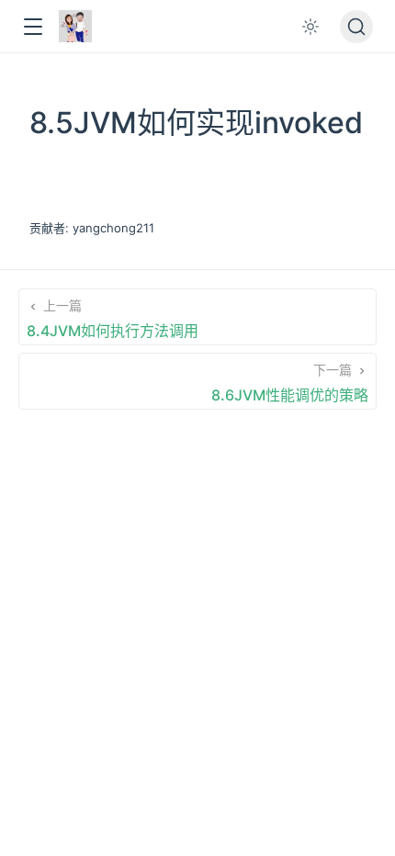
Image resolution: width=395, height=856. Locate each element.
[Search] (356, 26)
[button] (33, 27)
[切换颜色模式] (310, 27)
